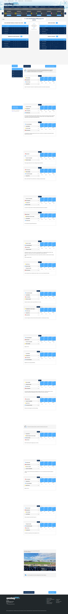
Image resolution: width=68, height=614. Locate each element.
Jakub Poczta (44, 45)
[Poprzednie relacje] (3, 13)
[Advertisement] (34, 57)
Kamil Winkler (44, 31)
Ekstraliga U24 (25, 6)
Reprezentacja (7, 6)
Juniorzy (13, 6)
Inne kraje (61, 6)
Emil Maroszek (6, 45)
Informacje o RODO (49, 603)
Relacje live (59, 8)
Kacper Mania (6, 31)
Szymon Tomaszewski (45, 29)
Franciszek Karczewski (7, 41)
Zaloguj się (13, 111)
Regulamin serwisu (20, 0)
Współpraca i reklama (11, 0)
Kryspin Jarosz (44, 43)
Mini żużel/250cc (17, 8)
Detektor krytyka (42, 8)
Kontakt (16, 0)
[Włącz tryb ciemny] (67, 1)
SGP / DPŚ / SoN (43, 6)
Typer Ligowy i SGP (58, 601)
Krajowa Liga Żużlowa (37, 7)
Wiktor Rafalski (44, 41)
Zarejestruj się (58, 599)
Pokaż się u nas (48, 600)
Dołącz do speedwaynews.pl (28, 0)
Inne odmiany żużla (25, 8)
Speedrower (34, 8)
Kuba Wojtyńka (6, 29)
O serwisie (5, 0)
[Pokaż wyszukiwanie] (64, 1)
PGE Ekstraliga (19, 6)
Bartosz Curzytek (44, 46)
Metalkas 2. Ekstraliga (31, 7)
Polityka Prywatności (49, 602)
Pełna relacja (51, 592)
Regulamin (48, 601)
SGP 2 (49, 6)
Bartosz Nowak (6, 43)
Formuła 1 (51, 8)
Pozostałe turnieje (8, 8)
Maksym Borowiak (44, 33)
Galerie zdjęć (58, 602)
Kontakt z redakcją (49, 598)
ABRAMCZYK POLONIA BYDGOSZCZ (14, 36)
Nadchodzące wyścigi (50, 66)
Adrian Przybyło (44, 48)
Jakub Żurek (6, 33)
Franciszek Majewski (7, 46)
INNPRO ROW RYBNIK (51, 22)
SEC (55, 6)
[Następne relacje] (65, 13)
